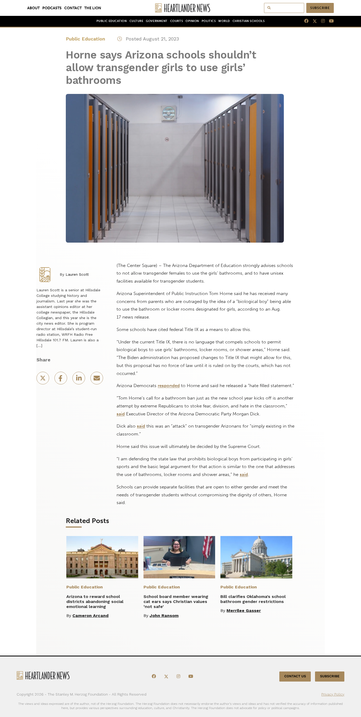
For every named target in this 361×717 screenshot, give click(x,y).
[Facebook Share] (61, 379)
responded (169, 385)
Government (156, 21)
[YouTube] (329, 21)
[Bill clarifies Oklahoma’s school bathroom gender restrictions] (256, 557)
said (121, 413)
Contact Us (295, 676)
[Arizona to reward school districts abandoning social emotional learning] (102, 557)
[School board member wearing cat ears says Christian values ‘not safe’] (179, 557)
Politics (209, 21)
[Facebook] (304, 21)
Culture (136, 21)
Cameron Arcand (90, 615)
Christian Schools (249, 21)
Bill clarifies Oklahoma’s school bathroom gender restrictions (253, 599)
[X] (312, 21)
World (224, 21)
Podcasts (52, 8)
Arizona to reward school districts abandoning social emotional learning (94, 601)
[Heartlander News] (180, 7)
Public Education (111, 21)
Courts (176, 21)
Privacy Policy (332, 694)
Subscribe (320, 8)
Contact (73, 8)
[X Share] (43, 379)
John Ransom (164, 615)
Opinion (192, 21)
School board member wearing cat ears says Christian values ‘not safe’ (176, 601)
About (33, 8)
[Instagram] (321, 21)
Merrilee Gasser (243, 610)
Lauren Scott (77, 274)
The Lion (92, 8)
